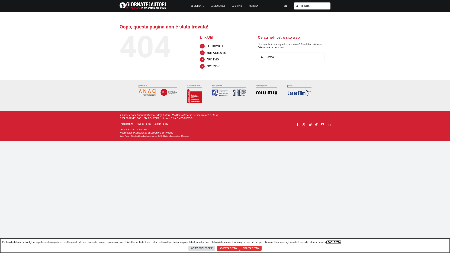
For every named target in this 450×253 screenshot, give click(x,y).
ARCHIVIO (213, 59)
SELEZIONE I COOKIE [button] (202, 248)
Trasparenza (126, 123)
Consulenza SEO (143, 132)
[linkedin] (329, 124)
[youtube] (322, 124)
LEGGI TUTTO (334, 242)
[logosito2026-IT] (143, 3)
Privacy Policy (143, 123)
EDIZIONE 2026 (216, 52)
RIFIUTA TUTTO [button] (251, 248)
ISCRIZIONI (213, 66)
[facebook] (297, 124)
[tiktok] (316, 124)
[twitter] (303, 124)
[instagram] (310, 124)
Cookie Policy (161, 123)
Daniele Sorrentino (163, 132)
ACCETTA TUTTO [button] (228, 248)
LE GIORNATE (215, 46)
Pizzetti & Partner (137, 129)
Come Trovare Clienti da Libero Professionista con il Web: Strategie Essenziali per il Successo (154, 136)
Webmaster (126, 132)
